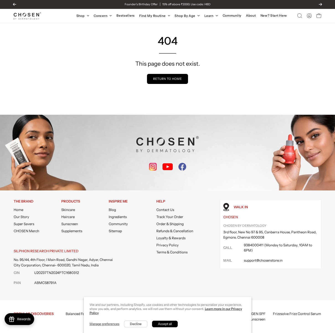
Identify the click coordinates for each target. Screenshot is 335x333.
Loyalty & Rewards (171, 238)
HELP (160, 201)
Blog (112, 210)
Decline (136, 324)
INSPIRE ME (118, 201)
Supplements (71, 231)
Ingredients (118, 217)
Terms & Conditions (172, 252)
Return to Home (167, 79)
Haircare (68, 217)
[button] (299, 16)
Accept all (165, 324)
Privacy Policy (167, 245)
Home (18, 210)
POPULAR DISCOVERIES (34, 314)
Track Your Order (169, 217)
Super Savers (24, 224)
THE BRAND (23, 201)
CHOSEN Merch (26, 231)
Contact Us (165, 210)
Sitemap (115, 231)
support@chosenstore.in (263, 260)
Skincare (68, 210)
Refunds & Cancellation (174, 231)
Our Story (21, 217)
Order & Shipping (170, 224)
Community (118, 224)
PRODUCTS (70, 201)
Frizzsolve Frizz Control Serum (297, 314)
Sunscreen (69, 224)
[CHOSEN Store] (27, 15)
